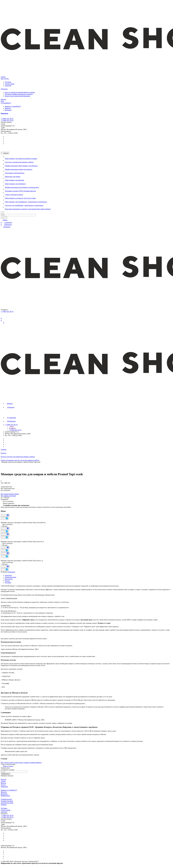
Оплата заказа (9, 84)
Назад (12, 426)
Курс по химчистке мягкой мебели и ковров (20, 92)
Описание (8, 575)
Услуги (3, 785)
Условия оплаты (6, 799)
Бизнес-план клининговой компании (17, 96)
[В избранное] (5, 515)
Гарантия (8, 85)
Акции (3, 781)
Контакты (8, 110)
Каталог (3, 779)
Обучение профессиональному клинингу (19, 94)
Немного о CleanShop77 (13, 106)
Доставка (8, 82)
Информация (5, 795)
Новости (8, 108)
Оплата (7, 581)
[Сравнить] (5, 518)
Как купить (9, 579)
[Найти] (5, 217)
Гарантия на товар (7, 803)
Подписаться (6, 774)
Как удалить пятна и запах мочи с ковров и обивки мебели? (21, 762)
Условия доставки (7, 801)
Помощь (4, 804)
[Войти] (2, 316)
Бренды (3, 783)
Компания (4, 786)
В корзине (11, 572)
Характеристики (10, 577)
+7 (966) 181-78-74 (7, 118)
